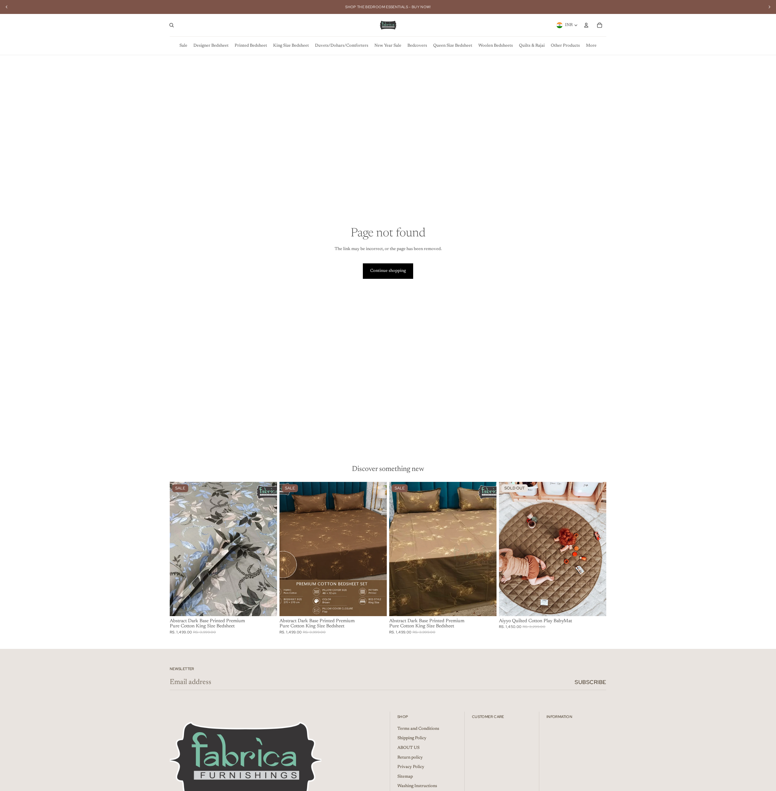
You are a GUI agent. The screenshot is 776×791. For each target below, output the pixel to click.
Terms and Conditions (418, 729)
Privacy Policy (410, 767)
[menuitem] (183, 45)
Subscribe (590, 682)
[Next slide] (769, 7)
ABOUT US (408, 748)
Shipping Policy (411, 738)
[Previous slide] (6, 7)
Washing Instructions (417, 786)
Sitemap (405, 777)
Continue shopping (388, 271)
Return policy (410, 758)
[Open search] (171, 25)
